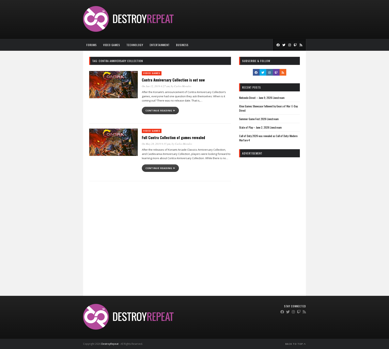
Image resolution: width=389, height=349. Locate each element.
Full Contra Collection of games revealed (173, 137)
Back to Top (294, 343)
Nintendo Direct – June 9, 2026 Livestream (261, 97)
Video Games (111, 45)
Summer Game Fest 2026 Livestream (259, 119)
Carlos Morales (182, 86)
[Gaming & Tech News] (128, 31)
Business (182, 45)
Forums (91, 45)
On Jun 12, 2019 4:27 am (156, 86)
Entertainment (160, 45)
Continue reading (159, 110)
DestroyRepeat (110, 344)
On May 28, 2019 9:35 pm (156, 144)
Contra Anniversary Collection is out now (173, 79)
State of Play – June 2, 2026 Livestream (260, 127)
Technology (134, 45)
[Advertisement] (269, 222)
